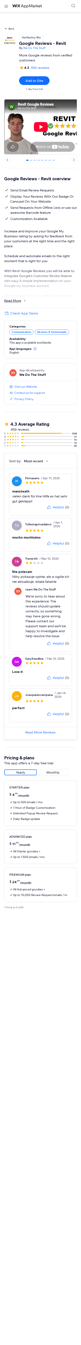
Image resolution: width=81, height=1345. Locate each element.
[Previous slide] (7, 160)
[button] (35, 349)
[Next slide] (74, 160)
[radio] (20, 772)
